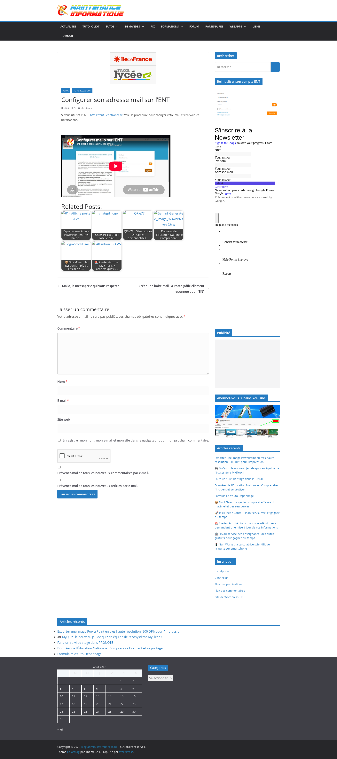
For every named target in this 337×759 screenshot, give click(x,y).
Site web (63, 419)
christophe (86, 108)
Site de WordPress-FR (229, 597)
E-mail (63, 400)
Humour (66, 36)
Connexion (222, 578)
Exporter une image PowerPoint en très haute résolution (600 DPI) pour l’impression (119, 631)
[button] (116, 26)
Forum (194, 26)
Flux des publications (228, 584)
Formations (170, 26)
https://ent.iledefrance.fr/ (106, 115)
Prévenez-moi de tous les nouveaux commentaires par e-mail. (103, 473)
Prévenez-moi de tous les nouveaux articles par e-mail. (97, 486)
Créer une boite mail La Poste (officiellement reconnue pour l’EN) (171, 289)
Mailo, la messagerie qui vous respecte (90, 286)
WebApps (236, 26)
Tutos (110, 26)
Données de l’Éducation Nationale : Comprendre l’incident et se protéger (110, 648)
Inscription (222, 571)
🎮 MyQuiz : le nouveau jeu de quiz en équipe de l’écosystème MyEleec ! (109, 637)
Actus (66, 90)
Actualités (68, 26)
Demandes (132, 26)
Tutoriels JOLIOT (82, 90)
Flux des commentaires (230, 590)
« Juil (60, 729)
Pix (153, 26)
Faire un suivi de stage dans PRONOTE (240, 479)
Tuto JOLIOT (90, 26)
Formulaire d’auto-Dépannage (234, 496)
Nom (62, 382)
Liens (256, 26)
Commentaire (68, 328)
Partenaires (214, 26)
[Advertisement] (247, 364)
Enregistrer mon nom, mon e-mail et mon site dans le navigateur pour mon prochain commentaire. (136, 440)
